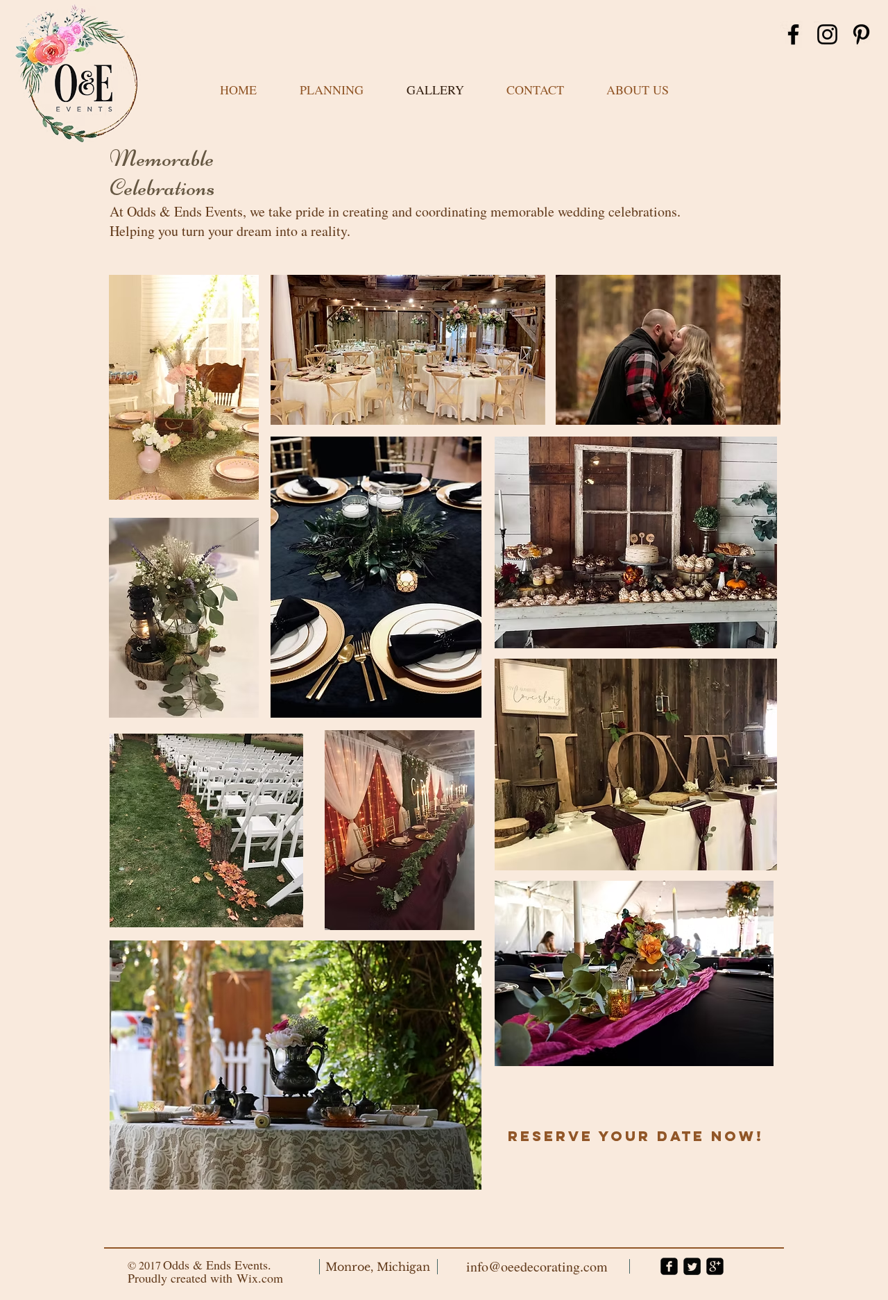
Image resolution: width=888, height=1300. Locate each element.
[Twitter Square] (692, 1266)
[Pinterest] (861, 34)
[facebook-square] (669, 1266)
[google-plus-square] (715, 1266)
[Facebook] (793, 34)
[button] (331, 89)
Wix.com (260, 1277)
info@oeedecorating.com (537, 1266)
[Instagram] (827, 34)
